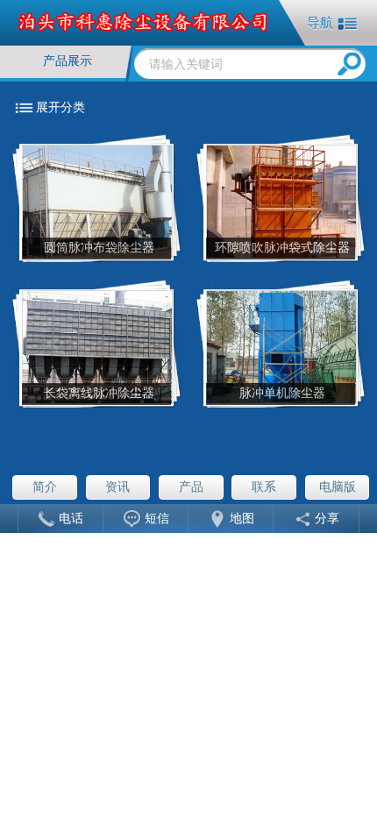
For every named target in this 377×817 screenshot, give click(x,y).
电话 (71, 519)
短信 (157, 519)
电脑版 (337, 487)
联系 (264, 487)
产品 (191, 487)
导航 (320, 22)
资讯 (117, 487)
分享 (327, 519)
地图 (242, 519)
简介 (44, 487)
